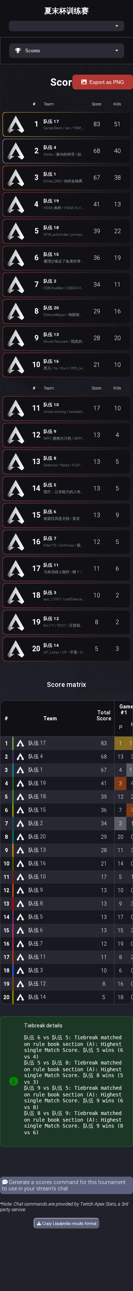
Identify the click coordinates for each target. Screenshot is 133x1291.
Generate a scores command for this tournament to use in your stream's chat (64, 1185)
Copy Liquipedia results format (68, 1223)
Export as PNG (106, 82)
